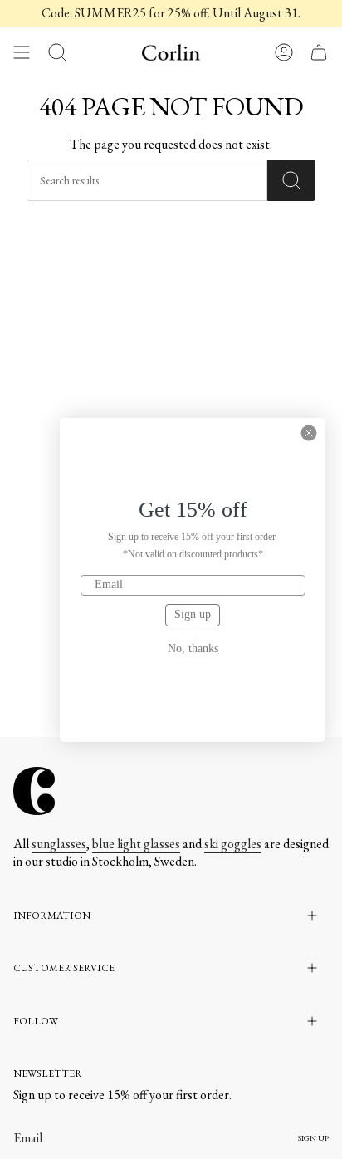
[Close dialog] (308, 433)
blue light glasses (136, 843)
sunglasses (59, 843)
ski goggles (232, 843)
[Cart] (318, 52)
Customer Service (64, 968)
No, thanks (193, 649)
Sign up (192, 614)
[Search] (291, 180)
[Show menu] (21, 52)
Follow (35, 1021)
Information (51, 915)
